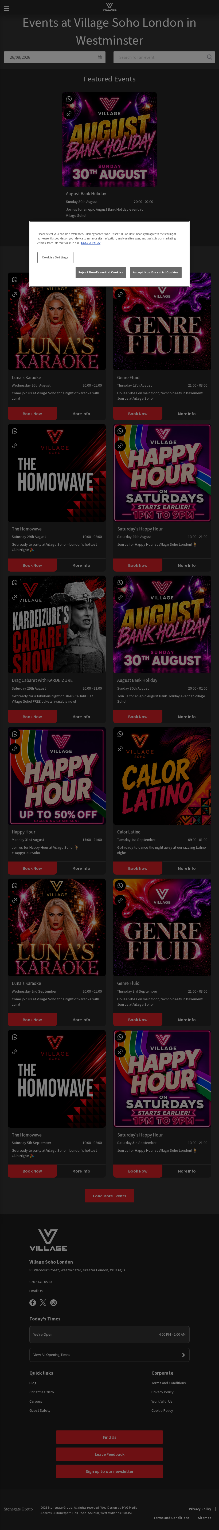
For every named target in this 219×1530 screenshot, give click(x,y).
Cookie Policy (90, 243)
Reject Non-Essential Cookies (101, 272)
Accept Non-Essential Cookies (156, 272)
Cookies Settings (55, 257)
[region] (109, 254)
